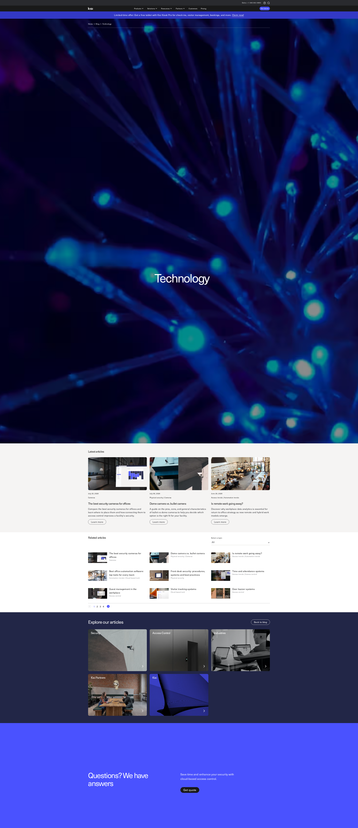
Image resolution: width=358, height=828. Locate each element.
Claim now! (238, 15)
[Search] (268, 2)
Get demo (265, 8)
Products (137, 8)
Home (90, 24)
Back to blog (260, 622)
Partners (179, 8)
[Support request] (264, 2)
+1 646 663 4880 (251, 2)
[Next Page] (107, 606)
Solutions (151, 8)
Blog (97, 24)
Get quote (189, 790)
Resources (165, 8)
